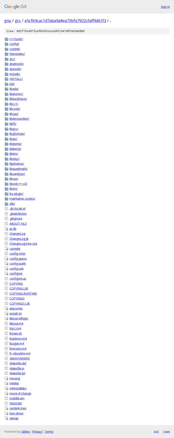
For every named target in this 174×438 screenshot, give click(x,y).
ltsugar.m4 (17, 343)
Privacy (37, 432)
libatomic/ (16, 94)
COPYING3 (17, 298)
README (16, 403)
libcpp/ (14, 114)
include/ (15, 74)
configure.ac (18, 278)
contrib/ (15, 49)
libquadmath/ (19, 169)
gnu (7, 20)
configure (16, 273)
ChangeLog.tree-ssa (23, 243)
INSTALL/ (16, 79)
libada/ (14, 89)
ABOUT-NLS (18, 224)
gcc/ (12, 59)
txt (156, 431)
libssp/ (14, 179)
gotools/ (15, 69)
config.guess (18, 259)
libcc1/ (14, 104)
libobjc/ (15, 159)
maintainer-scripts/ (22, 199)
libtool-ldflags (19, 318)
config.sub (17, 268)
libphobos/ (17, 164)
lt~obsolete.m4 (20, 353)
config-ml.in (17, 253)
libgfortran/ (17, 134)
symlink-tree (18, 408)
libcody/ (15, 109)
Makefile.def (18, 363)
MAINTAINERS (20, 358)
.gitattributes (18, 214)
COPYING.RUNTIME (23, 294)
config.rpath (18, 263)
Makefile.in (17, 368)
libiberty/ (15, 149)
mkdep (14, 383)
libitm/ (14, 154)
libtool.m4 (16, 323)
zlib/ (12, 204)
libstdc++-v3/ (18, 184)
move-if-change (20, 393)
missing (15, 378)
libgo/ (13, 139)
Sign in (165, 7)
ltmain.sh (16, 333)
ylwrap (14, 418)
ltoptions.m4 (18, 338)
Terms (49, 432)
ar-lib (13, 229)
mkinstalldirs (18, 388)
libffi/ (13, 124)
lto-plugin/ (16, 194)
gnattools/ (17, 64)
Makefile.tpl (17, 373)
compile (15, 249)
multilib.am (17, 398)
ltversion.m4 (18, 348)
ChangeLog (17, 234)
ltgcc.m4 (15, 328)
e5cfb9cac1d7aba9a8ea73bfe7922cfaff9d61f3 (65, 20)
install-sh (16, 313)
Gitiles (25, 432)
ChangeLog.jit (19, 239)
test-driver (17, 413)
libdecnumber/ (19, 119)
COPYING (16, 284)
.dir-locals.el (17, 208)
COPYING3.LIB (20, 303)
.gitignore (16, 218)
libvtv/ (14, 189)
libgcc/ (14, 129)
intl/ (12, 84)
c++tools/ (16, 39)
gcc (18, 20)
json (166, 431)
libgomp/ (16, 144)
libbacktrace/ (18, 99)
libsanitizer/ (17, 174)
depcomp (16, 308)
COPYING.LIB (19, 288)
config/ (14, 44)
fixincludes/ (17, 54)
